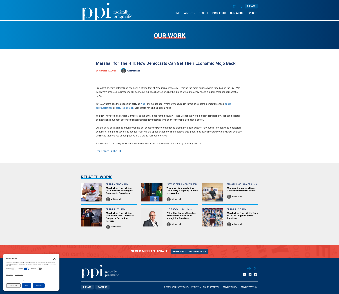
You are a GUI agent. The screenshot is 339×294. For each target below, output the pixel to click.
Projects (219, 13)
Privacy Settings (249, 287)
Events (252, 13)
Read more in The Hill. (109, 151)
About (188, 13)
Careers (102, 287)
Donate (251, 6)
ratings (109, 107)
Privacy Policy (230, 287)
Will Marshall (133, 70)
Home (176, 13)
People (203, 13)
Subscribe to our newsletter (189, 251)
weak (144, 103)
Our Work (237, 13)
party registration (125, 107)
